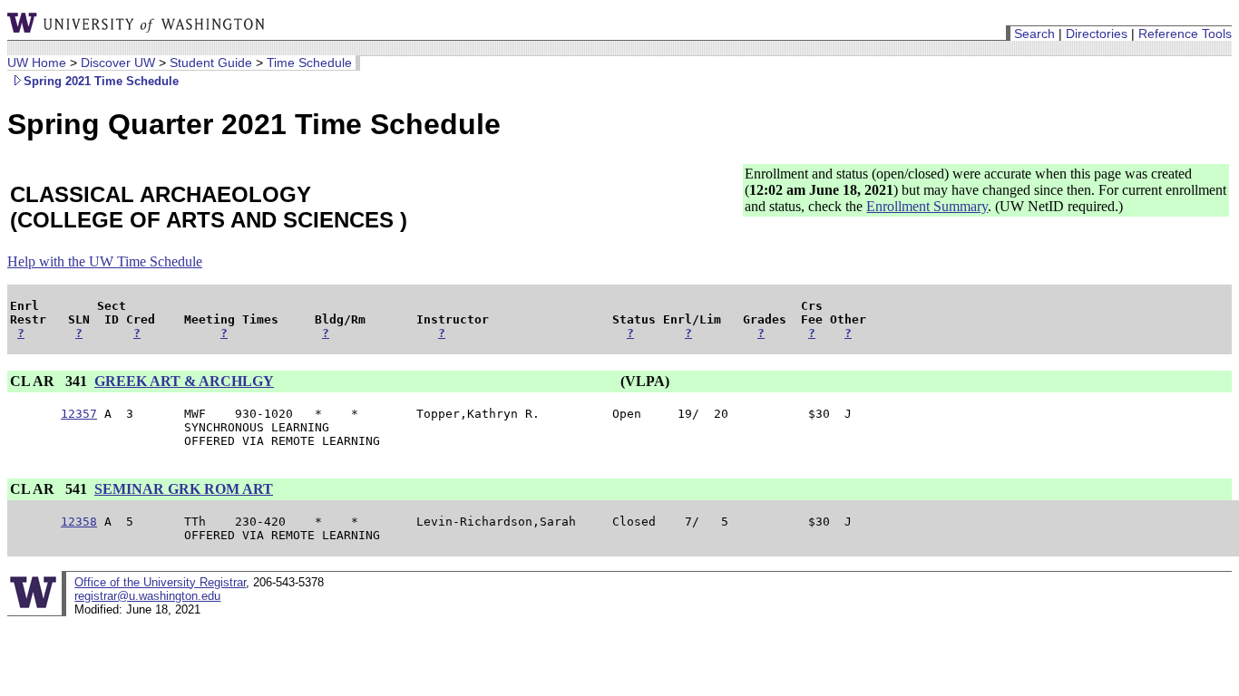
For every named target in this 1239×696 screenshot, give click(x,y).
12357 (79, 413)
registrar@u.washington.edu (147, 596)
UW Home (36, 62)
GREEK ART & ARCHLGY (184, 381)
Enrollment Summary (927, 206)
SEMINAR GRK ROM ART (183, 489)
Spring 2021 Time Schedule (101, 81)
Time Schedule (309, 62)
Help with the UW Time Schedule (104, 261)
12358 (79, 521)
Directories (1096, 33)
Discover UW (118, 62)
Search (1034, 33)
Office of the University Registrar (160, 582)
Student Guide (211, 62)
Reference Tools (1185, 33)
